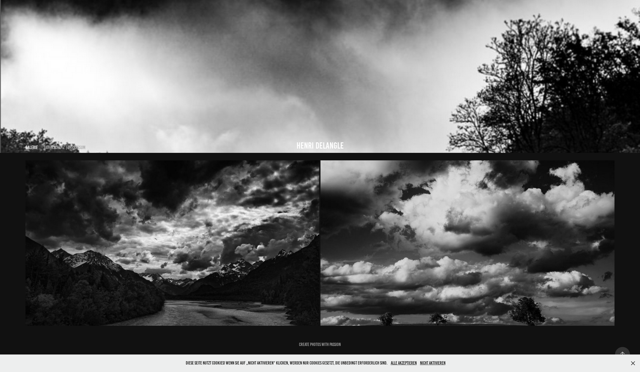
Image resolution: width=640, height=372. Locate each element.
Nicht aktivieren (433, 362)
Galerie (32, 147)
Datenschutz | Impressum (65, 147)
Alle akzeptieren (404, 362)
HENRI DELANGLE (320, 145)
